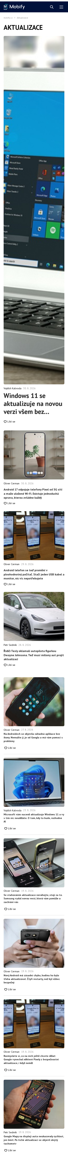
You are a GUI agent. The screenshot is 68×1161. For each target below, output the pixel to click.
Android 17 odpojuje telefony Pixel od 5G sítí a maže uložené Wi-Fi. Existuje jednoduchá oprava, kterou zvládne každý (33, 493)
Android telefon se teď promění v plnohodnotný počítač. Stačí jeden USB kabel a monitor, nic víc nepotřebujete (34, 574)
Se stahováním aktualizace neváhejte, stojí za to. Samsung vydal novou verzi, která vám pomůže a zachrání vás (33, 898)
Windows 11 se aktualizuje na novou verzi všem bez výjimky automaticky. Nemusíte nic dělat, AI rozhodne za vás (33, 404)
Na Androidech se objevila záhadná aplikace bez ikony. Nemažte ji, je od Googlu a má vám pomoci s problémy (33, 737)
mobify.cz (8, 18)
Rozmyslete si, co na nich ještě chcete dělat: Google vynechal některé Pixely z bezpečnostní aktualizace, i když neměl (31, 1059)
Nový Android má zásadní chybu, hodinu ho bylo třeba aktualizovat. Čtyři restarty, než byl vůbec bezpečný (32, 979)
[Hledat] (52, 7)
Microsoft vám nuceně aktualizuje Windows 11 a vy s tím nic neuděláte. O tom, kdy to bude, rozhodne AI (34, 818)
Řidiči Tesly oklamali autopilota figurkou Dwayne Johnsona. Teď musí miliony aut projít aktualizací (34, 655)
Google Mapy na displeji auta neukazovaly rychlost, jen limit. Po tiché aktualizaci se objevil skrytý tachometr (34, 1140)
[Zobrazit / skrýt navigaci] (61, 7)
